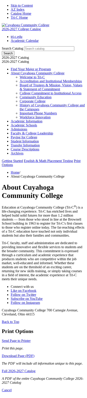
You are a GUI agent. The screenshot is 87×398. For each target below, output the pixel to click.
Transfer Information (25, 145)
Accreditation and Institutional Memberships (51, 81)
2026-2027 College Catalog (21, 29)
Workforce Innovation (35, 117)
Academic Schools (24, 125)
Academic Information (26, 121)
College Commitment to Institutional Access (50, 93)
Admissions (19, 129)
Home (15, 172)
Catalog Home (21, 13)
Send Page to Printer (16, 341)
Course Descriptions (25, 149)
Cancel (7, 390)
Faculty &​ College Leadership (32, 133)
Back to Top (10, 322)
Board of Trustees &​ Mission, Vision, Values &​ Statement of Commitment (51, 87)
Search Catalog (12, 48)
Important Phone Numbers (38, 113)
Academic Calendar (25, 41)
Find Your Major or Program (31, 69)
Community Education (36, 97)
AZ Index (18, 9)
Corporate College (33, 101)
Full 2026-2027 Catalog (18, 371)
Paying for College (24, 137)
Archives (17, 153)
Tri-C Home (19, 17)
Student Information (25, 141)
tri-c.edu (16, 37)
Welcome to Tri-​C (32, 77)
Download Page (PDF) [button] (18, 356)
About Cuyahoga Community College (37, 73)
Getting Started (12, 161)
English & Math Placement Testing (48, 161)
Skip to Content (22, 5)
